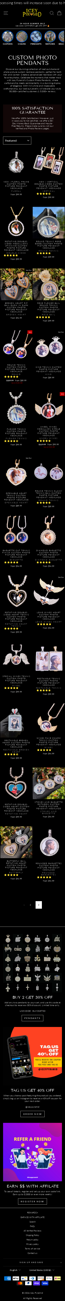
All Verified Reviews (33, 1230)
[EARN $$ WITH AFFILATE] (32, 1152)
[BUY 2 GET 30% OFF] (32, 963)
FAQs (32, 1226)
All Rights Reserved (32, 1298)
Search (32, 1222)
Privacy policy (32, 1244)
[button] (44, 193)
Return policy (33, 1239)
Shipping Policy (32, 1235)
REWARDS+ (32, 1212)
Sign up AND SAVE (32, 1262)
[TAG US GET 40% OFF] (32, 1056)
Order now (32, 1114)
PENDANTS (32, 1018)
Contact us (32, 1253)
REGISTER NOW (32, 1201)
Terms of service (32, 1248)
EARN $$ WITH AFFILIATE (33, 1217)
